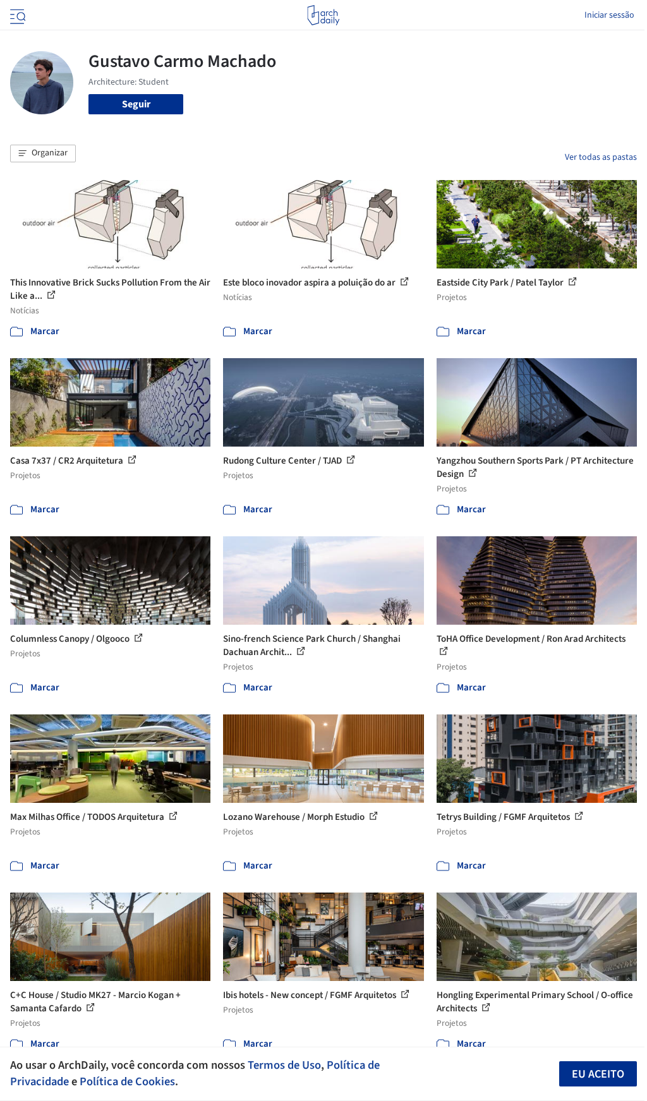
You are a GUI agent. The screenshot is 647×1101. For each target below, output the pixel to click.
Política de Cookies (127, 1081)
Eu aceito (598, 1074)
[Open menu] (16, 15)
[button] (43, 153)
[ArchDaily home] (323, 15)
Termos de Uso (284, 1065)
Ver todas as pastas (601, 157)
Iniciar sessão (609, 15)
